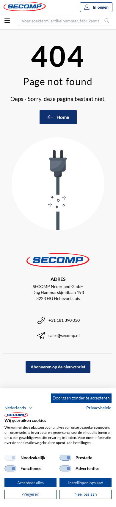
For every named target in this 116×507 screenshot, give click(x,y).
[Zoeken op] (107, 20)
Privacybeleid (99, 407)
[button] (18, 407)
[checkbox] (10, 458)
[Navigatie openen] (7, 20)
